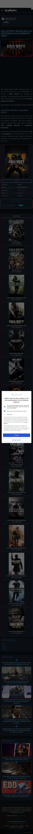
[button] (16, 414)
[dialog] (16, 417)
